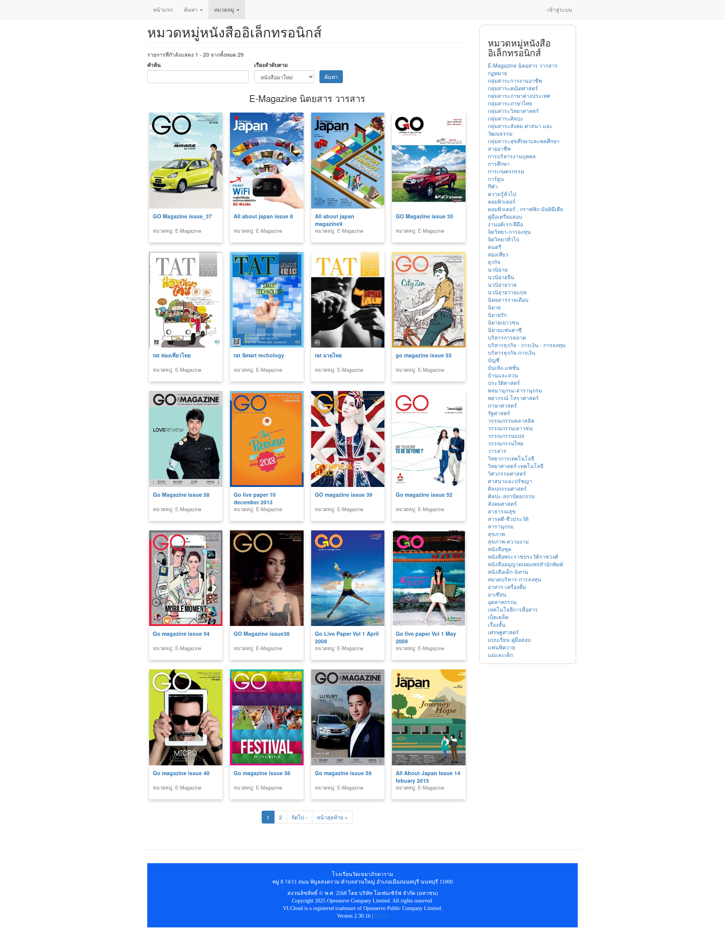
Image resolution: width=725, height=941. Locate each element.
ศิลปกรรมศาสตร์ (507, 488)
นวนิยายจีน (501, 277)
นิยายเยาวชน (503, 322)
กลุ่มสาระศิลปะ (505, 118)
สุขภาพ (496, 534)
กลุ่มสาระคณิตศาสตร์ (513, 88)
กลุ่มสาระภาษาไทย (510, 103)
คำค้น (154, 64)
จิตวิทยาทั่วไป (503, 239)
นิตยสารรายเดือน (508, 299)
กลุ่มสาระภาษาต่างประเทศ (519, 95)
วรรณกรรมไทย (505, 443)
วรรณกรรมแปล (506, 435)
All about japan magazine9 (334, 219)
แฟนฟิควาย (501, 647)
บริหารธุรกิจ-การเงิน (511, 352)
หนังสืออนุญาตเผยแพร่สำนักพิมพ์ (525, 564)
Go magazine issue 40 (181, 773)
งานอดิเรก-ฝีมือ (505, 224)
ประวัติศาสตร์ (504, 382)
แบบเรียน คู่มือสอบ (509, 639)
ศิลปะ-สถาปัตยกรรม (511, 496)
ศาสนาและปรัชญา (510, 481)
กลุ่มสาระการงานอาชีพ (515, 80)
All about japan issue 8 (263, 216)
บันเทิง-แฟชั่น (504, 367)
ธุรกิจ (494, 262)
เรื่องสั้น (497, 624)
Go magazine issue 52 (424, 494)
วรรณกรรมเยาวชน (510, 428)
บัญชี (494, 360)
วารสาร (497, 450)
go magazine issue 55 (424, 355)
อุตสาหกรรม (502, 602)
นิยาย (494, 307)
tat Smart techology (259, 355)
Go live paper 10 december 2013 (255, 498)
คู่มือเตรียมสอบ (505, 216)
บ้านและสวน (503, 375)
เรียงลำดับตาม (271, 64)
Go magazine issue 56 (262, 773)
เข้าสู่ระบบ (559, 9)
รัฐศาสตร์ (499, 413)
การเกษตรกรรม (506, 171)
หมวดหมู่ (225, 9)
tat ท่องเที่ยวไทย (172, 355)
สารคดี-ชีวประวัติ (508, 518)
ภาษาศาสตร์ (502, 405)
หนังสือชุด (499, 549)
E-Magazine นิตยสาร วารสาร (523, 65)
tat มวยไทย (328, 355)
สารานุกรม (501, 526)
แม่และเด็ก (500, 654)
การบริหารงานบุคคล (512, 156)
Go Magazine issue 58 (181, 494)
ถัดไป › (299, 817)
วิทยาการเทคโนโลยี (511, 458)
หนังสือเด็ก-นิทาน (508, 571)
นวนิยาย (498, 269)
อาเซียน (497, 594)
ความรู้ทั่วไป (502, 194)
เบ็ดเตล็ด (498, 617)
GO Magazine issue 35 (424, 216)
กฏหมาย (497, 73)
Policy (381, 916)
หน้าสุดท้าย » (332, 817)
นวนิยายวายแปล (507, 292)
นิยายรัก (497, 314)
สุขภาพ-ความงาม (508, 541)
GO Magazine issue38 (262, 633)
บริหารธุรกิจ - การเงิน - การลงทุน (527, 345)
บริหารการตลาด (507, 337)
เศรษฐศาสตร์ (503, 632)
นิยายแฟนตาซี (505, 330)
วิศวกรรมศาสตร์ (507, 473)
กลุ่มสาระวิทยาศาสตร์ (513, 110)
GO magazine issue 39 (343, 494)
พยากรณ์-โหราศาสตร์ (513, 398)
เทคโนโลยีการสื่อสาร (513, 609)
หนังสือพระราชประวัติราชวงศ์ (523, 556)
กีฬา (493, 186)
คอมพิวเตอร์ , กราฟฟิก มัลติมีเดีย (525, 209)
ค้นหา (191, 9)
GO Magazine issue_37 (182, 216)
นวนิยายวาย (502, 284)
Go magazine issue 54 (181, 633)
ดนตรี (494, 246)
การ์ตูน (496, 178)
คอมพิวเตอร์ (501, 201)
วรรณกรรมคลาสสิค (511, 420)
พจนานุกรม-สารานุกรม (515, 390)
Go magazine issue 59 (343, 773)
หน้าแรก (163, 9)
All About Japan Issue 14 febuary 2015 (428, 776)
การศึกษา (499, 163)
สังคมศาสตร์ (502, 503)
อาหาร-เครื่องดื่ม (507, 586)
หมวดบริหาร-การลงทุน (514, 579)
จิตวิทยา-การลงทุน (509, 231)
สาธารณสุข (502, 511)
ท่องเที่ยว (498, 254)
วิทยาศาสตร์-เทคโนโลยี (515, 466)
